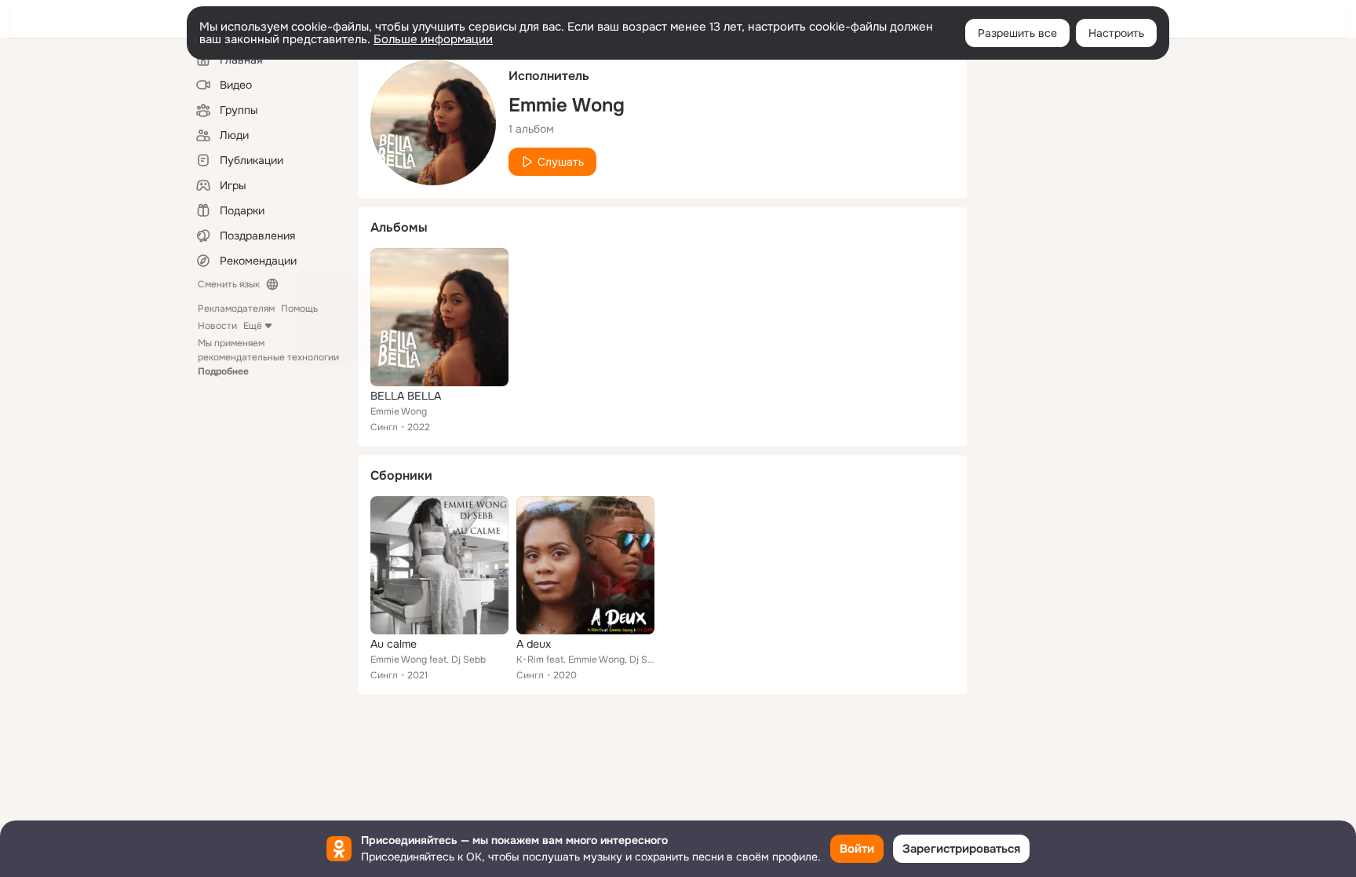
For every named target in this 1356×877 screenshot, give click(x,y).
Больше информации (433, 39)
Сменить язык (229, 284)
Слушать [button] (561, 162)
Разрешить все (1017, 33)
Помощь (299, 308)
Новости (217, 326)
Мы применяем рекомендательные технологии (268, 357)
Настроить (1116, 33)
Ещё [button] (252, 326)
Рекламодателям (236, 308)
